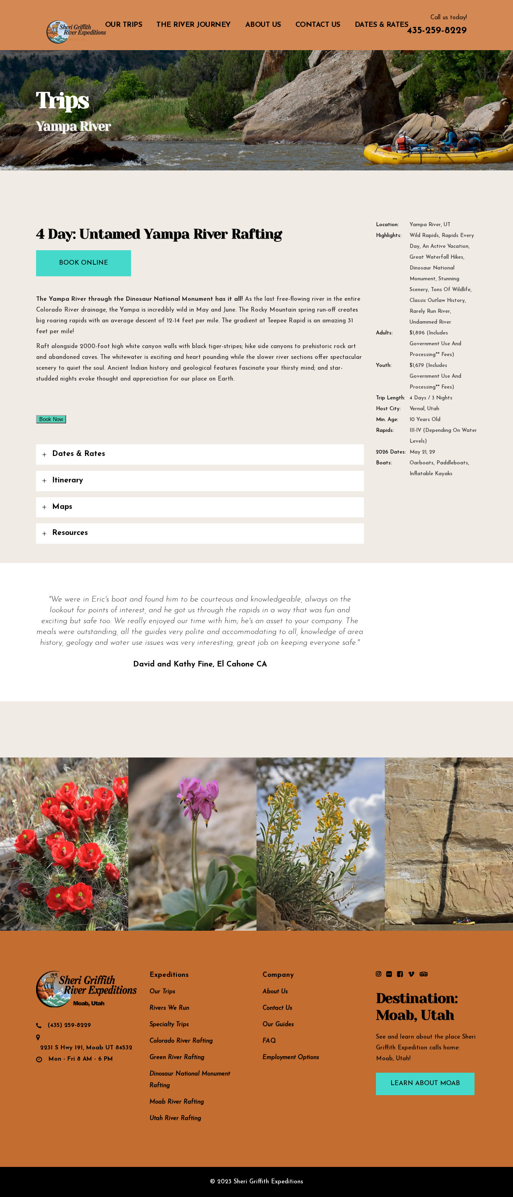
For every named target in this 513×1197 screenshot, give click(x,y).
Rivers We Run (169, 1008)
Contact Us (277, 1008)
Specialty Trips (169, 1025)
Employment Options (291, 1058)
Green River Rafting (176, 1058)
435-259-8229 (437, 31)
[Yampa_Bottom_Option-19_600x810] (192, 844)
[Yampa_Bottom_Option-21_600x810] (449, 844)
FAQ (269, 1041)
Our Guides (278, 1025)
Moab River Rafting (176, 1102)
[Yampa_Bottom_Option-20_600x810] (320, 844)
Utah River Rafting (175, 1119)
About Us (275, 992)
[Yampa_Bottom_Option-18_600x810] (64, 844)
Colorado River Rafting (181, 1041)
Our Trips (162, 992)
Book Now (51, 419)
